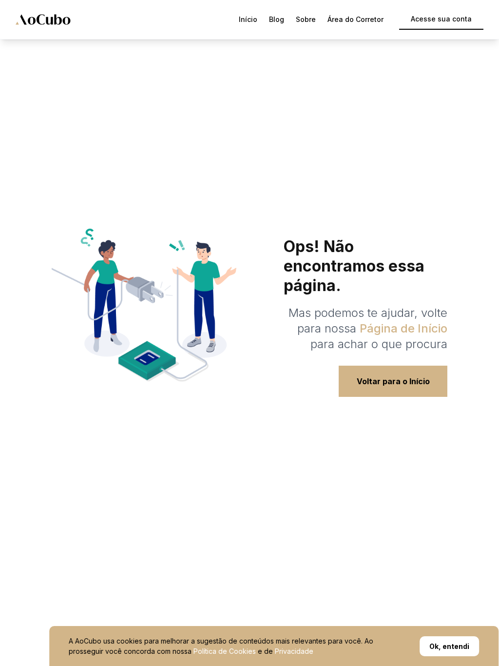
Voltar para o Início (393, 381)
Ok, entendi (449, 646)
